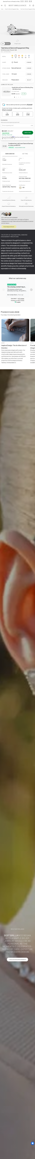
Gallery (8, 43)
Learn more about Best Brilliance (17, 959)
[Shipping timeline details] (14, 138)
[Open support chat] (32, 1143)
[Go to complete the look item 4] (20, 97)
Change (29, 62)
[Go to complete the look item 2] (16, 97)
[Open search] (5, 5)
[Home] (17, 5)
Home (2, 9)
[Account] (30, 5)
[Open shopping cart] (33, 5)
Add (24, 93)
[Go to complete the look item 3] (18, 97)
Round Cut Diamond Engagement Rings (12, 9)
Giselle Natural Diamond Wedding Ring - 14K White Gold (22, 88)
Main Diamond (10, 153)
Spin (3, 43)
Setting (25, 153)
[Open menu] (1, 5)
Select (29, 79)
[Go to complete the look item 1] (14, 97)
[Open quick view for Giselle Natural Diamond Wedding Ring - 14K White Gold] (6, 91)
